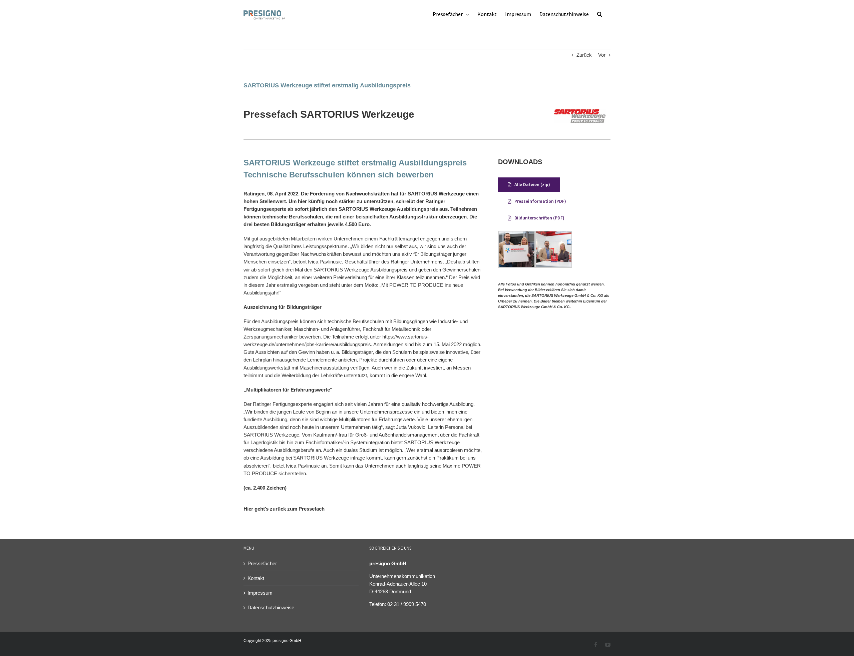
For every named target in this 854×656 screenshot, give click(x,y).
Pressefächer (262, 563)
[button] (599, 14)
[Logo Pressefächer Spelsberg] (579, 102)
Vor (601, 55)
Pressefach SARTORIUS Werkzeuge (329, 114)
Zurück (584, 55)
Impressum (260, 593)
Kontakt (256, 578)
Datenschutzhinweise (271, 607)
